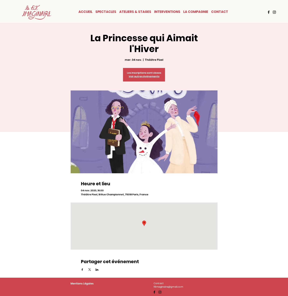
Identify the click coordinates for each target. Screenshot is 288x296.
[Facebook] (269, 12)
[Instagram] (274, 12)
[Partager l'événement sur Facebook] (82, 269)
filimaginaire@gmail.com (168, 286)
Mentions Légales (82, 283)
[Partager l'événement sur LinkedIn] (97, 269)
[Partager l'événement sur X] (89, 269)
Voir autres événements (144, 76)
